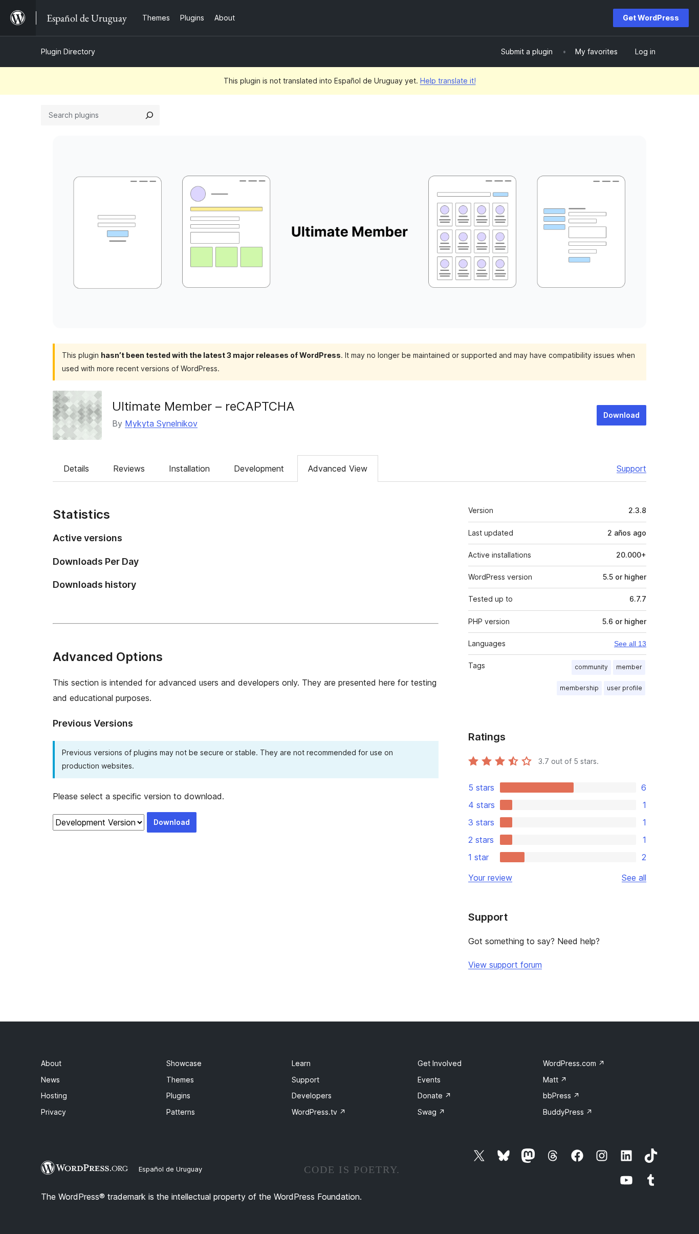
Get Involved (440, 1063)
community (591, 667)
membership (579, 688)
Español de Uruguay (170, 1169)
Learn (301, 1063)
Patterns (180, 1112)
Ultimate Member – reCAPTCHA (203, 406)
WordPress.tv (319, 1112)
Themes (180, 1079)
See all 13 (630, 644)
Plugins (178, 1095)
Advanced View (337, 468)
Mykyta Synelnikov (161, 423)
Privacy (53, 1112)
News (50, 1079)
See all (634, 878)
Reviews (129, 468)
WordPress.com (574, 1063)
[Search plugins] (149, 115)
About (51, 1063)
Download (621, 415)
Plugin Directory (68, 51)
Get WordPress (651, 17)
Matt (555, 1079)
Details (76, 468)
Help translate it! (448, 80)
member (629, 667)
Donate (434, 1095)
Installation (189, 468)
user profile (624, 688)
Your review (490, 878)
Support (631, 468)
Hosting (54, 1095)
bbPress (561, 1095)
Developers (312, 1095)
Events (429, 1079)
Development (259, 468)
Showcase (184, 1063)
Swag (431, 1112)
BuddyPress (568, 1112)
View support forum (505, 965)
